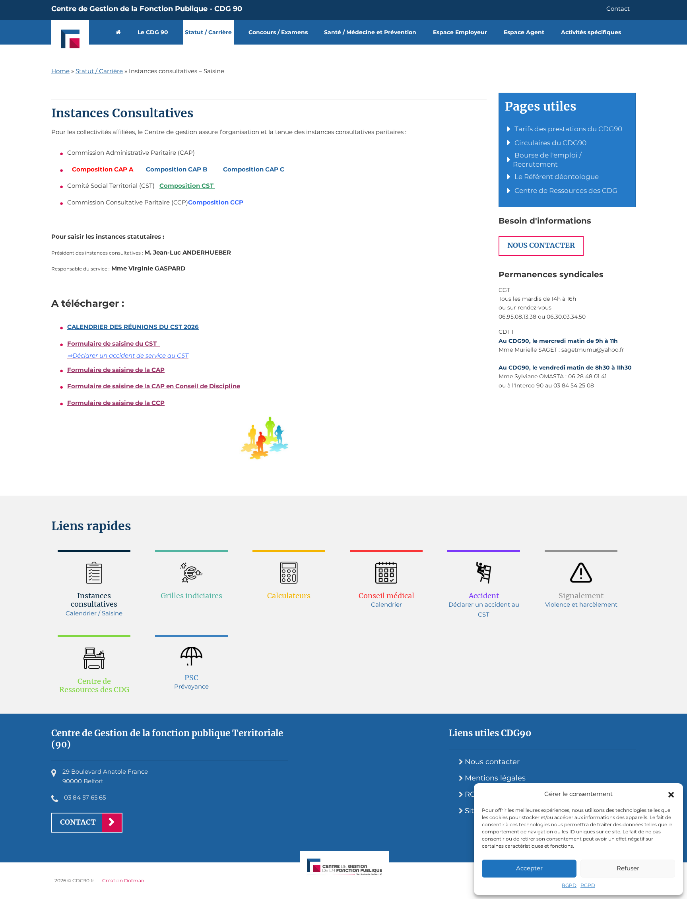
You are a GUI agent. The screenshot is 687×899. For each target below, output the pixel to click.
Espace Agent (524, 32)
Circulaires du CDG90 (549, 143)
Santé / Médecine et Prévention (370, 32)
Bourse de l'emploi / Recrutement (547, 159)
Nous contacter (541, 245)
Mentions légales (495, 778)
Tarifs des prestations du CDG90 (567, 129)
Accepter (529, 868)
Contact (618, 8)
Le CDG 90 (153, 32)
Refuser (628, 868)
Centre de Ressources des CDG (565, 191)
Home (60, 71)
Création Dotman (123, 880)
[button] (671, 794)
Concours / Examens (278, 32)
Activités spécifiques (591, 32)
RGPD (569, 885)
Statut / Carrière (208, 32)
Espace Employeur (460, 32)
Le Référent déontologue (556, 177)
